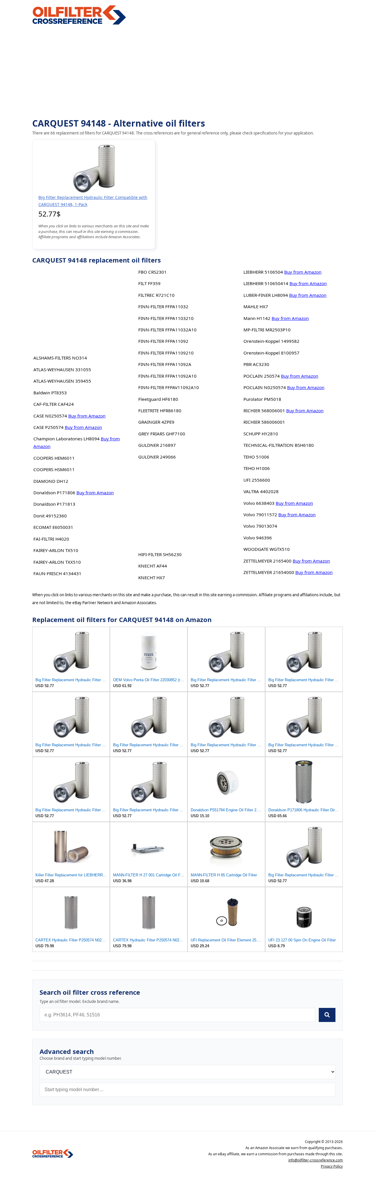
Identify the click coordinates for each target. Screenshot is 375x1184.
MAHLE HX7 (255, 306)
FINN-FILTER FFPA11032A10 (167, 330)
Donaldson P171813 (54, 504)
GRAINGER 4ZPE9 (156, 422)
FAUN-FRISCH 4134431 (57, 573)
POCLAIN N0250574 (264, 387)
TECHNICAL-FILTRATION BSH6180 (278, 445)
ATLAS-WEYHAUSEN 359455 (62, 381)
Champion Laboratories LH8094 (66, 439)
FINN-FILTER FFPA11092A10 (167, 376)
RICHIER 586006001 (264, 422)
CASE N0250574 (50, 416)
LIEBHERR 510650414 (265, 283)
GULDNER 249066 (157, 457)
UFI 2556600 (256, 480)
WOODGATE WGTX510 (266, 549)
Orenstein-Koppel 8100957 (271, 353)
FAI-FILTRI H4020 (51, 539)
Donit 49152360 (50, 516)
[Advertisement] (187, 72)
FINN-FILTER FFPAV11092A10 (168, 387)
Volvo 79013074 (260, 526)
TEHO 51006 (256, 457)
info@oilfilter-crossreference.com (315, 1160)
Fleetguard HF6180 (158, 399)
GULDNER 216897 (157, 445)
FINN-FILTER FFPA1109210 (166, 353)
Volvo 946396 (257, 538)
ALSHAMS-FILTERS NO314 (60, 358)
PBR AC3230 (256, 364)
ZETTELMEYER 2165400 (267, 561)
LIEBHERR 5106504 (263, 272)
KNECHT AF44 (152, 566)
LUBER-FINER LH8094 (265, 295)
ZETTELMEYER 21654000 (268, 572)
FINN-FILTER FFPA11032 (163, 306)
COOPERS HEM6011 (54, 458)
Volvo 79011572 (260, 514)
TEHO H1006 (256, 468)
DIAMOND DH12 (50, 481)
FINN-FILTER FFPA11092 (163, 341)
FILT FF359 (149, 283)
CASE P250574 (48, 427)
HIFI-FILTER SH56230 (160, 554)
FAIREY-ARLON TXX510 (57, 562)
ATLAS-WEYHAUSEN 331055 (62, 369)
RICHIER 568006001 (264, 410)
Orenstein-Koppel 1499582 (271, 341)
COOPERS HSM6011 (54, 469)
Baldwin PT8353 (50, 393)
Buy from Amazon (86, 416)
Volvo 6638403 (259, 503)
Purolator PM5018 (262, 399)
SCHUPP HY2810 (260, 434)
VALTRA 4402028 (261, 491)
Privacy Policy (332, 1166)
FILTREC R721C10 (156, 295)
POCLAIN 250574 (261, 376)
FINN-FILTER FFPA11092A (164, 364)
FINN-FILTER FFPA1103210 (166, 318)
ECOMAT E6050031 (53, 527)
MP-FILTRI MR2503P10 (267, 330)
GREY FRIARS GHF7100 (161, 434)
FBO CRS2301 (152, 272)
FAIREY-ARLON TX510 (55, 550)
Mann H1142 (256, 318)
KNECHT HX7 (151, 577)
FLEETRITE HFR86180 (159, 410)
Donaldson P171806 (54, 492)
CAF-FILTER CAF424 (53, 404)
